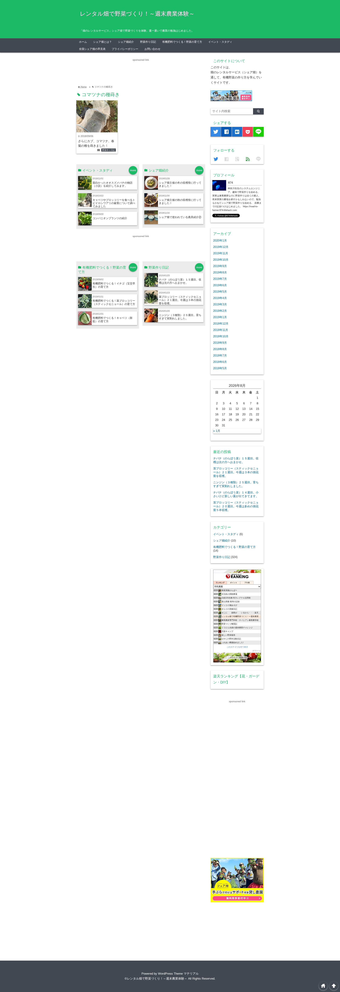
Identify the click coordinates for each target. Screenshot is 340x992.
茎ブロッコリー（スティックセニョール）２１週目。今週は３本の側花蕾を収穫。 (180, 300)
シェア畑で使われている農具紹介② (180, 217)
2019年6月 (220, 285)
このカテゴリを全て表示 (237, 647)
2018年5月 (220, 368)
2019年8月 (220, 272)
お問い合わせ (152, 48)
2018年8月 (220, 349)
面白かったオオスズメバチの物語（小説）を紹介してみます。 (112, 184)
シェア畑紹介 (126, 41)
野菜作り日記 (148, 41)
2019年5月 (220, 291)
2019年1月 (220, 317)
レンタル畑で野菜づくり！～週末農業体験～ (137, 13)
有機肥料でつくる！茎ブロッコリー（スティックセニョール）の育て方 (114, 302)
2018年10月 (220, 336)
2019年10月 (220, 259)
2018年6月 (220, 361)
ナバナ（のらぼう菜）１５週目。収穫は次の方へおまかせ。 (180, 281)
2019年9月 (220, 266)
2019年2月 (220, 310)
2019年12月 (220, 246)
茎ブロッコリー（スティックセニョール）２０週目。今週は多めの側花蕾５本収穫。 (236, 506)
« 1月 (216, 431)
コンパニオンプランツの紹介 (110, 218)
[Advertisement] (140, 70)
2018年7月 (220, 355)
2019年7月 (220, 278)
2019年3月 (220, 304)
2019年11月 (220, 253)
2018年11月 (220, 329)
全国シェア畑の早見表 (92, 48)
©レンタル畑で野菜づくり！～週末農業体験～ (156, 978)
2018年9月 (220, 342)
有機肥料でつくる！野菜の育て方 (182, 41)
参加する (256, 651)
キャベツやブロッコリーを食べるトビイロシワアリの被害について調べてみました (114, 203)
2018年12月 (220, 323)
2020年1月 (220, 240)
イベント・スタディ (220, 41)
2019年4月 (220, 297)
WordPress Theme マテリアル (178, 973)
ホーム (83, 41)
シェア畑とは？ (102, 41)
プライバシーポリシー (125, 48)
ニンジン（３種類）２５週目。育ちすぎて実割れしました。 (180, 317)
